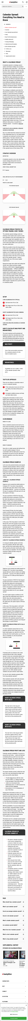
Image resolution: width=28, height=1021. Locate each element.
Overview (7, 29)
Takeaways (8, 51)
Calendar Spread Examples (11, 44)
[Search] (23, 2)
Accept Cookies (14, 1018)
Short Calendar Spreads (10, 46)
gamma (16, 786)
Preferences (15, 1014)
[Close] (26, 1005)
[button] (14, 902)
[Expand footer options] (25, 981)
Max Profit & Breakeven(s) (11, 37)
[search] (23, 6)
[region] (14, 1012)
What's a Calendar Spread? (11, 27)
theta (11, 778)
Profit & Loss (8, 49)
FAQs (7, 53)
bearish (6, 99)
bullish (23, 97)
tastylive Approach (9, 39)
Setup (6, 34)
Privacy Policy (14, 1011)
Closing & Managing (9, 41)
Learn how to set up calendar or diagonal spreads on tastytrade (13, 129)
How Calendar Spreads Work (11, 32)
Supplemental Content (10, 56)
